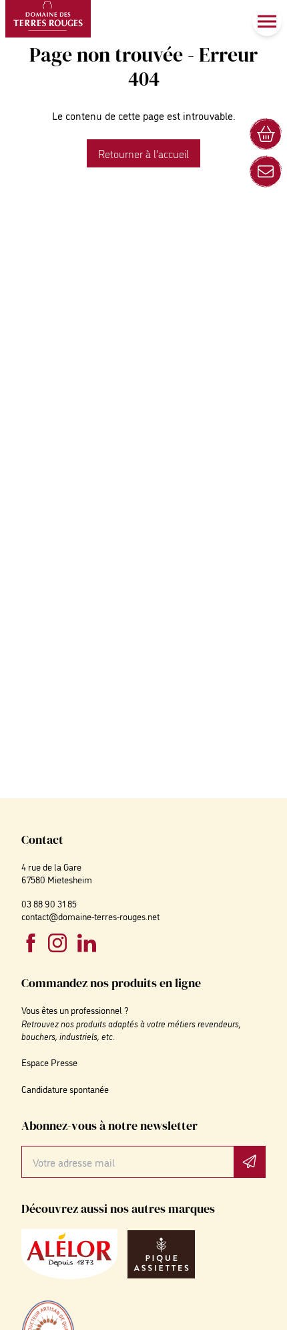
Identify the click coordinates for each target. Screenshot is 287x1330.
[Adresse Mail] (266, 171)
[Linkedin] (86, 943)
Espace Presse (49, 1061)
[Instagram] (57, 943)
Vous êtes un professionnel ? (75, 1009)
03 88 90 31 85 (49, 903)
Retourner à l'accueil (143, 153)
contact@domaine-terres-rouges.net (90, 915)
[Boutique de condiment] (266, 134)
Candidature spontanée (65, 1088)
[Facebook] (30, 943)
